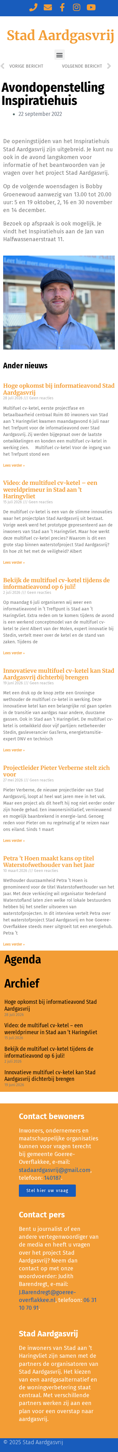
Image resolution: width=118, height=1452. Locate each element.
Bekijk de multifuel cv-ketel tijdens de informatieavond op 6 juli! (56, 584)
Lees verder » (14, 465)
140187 (52, 1178)
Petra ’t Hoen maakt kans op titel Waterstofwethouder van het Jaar (48, 862)
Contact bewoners (51, 1116)
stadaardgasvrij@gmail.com (54, 1170)
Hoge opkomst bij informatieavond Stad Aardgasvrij (59, 389)
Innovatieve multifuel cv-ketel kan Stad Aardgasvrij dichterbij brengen (58, 674)
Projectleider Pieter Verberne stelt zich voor (56, 771)
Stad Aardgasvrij (61, 35)
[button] (59, 54)
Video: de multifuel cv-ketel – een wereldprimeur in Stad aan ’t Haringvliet (50, 489)
